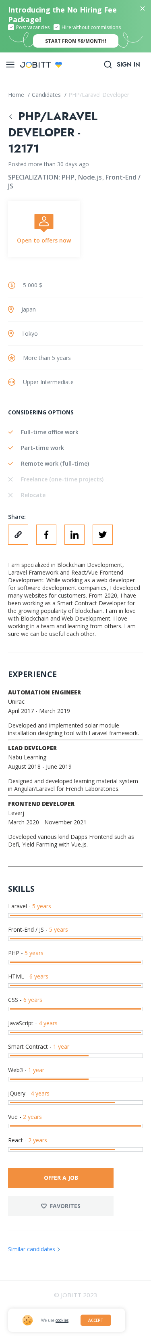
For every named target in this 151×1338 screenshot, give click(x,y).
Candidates (47, 94)
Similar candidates (31, 1249)
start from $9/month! (75, 41)
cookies (62, 1320)
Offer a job (61, 1177)
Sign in (128, 64)
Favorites (65, 1206)
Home (17, 94)
